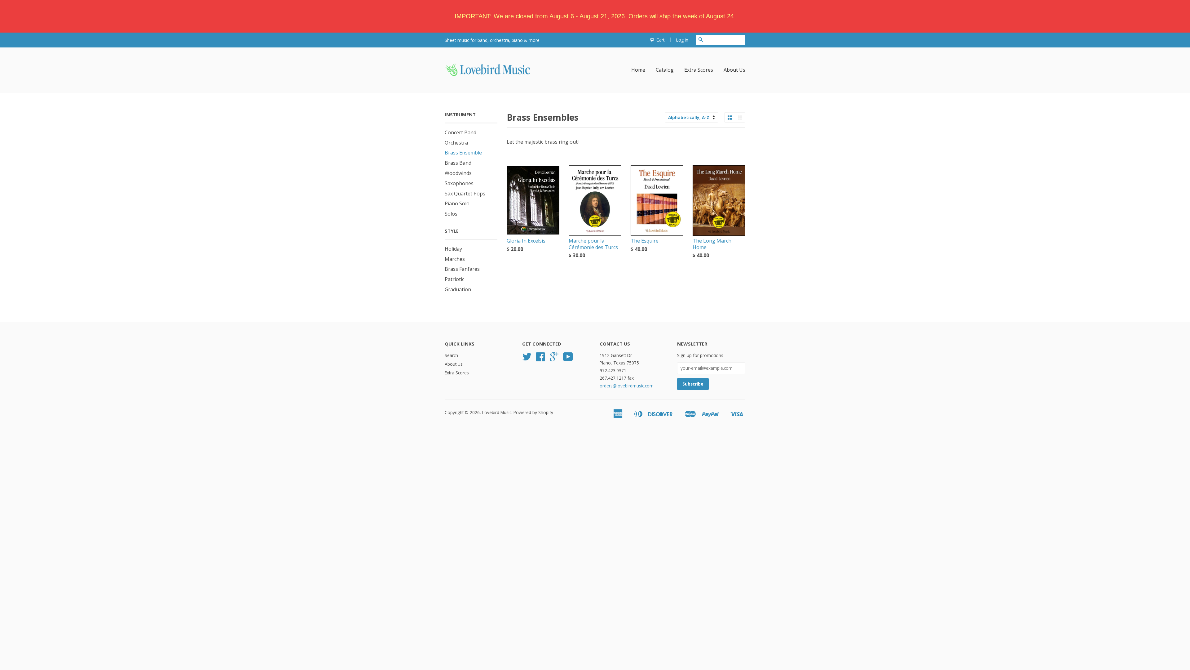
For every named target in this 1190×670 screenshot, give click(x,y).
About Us (734, 69)
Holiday (453, 248)
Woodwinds (458, 173)
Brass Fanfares (462, 269)
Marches (455, 259)
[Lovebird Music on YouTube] (568, 359)
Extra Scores (698, 69)
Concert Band (460, 132)
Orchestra (456, 142)
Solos (451, 213)
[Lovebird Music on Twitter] (526, 359)
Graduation (458, 289)
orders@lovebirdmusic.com (627, 386)
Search (451, 355)
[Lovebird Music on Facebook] (540, 359)
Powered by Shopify (533, 412)
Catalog (665, 69)
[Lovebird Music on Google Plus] (554, 359)
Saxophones (459, 183)
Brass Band (458, 162)
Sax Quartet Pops (465, 193)
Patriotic (454, 279)
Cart (660, 40)
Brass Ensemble (463, 152)
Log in (682, 40)
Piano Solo (457, 203)
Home (638, 69)
